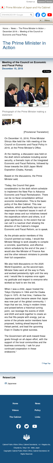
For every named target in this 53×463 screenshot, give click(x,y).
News (13, 28)
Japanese (12, 383)
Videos (15, 410)
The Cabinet (15, 416)
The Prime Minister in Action (31, 28)
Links (37, 416)
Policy (38, 410)
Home (5, 28)
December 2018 (10, 31)
